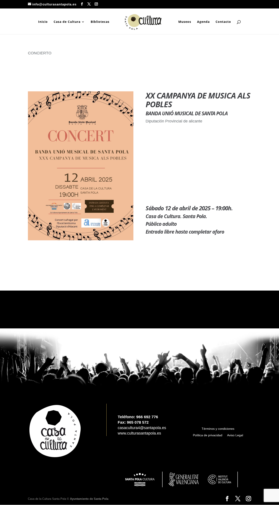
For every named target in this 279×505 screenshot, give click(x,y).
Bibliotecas (100, 22)
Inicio (43, 22)
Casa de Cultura (67, 22)
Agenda (203, 22)
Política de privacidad (207, 435)
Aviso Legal (235, 435)
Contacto (223, 22)
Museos (184, 22)
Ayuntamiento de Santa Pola (89, 498)
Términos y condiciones (218, 428)
